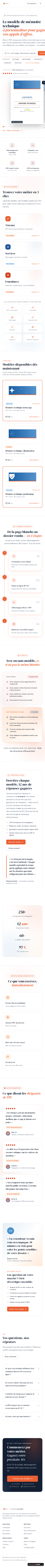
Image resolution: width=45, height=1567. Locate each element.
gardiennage (26, 59)
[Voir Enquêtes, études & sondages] (38, 126)
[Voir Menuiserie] (11, 126)
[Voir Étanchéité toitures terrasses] (15, 126)
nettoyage (15, 59)
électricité (18, 63)
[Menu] (40, 3)
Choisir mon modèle (16, 1309)
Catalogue (6, 1527)
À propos (27, 1527)
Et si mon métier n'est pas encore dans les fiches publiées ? (22, 1384)
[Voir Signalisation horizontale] (10, 126)
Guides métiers (8, 1541)
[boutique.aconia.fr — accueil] (6, 3)
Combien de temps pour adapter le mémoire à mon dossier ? (22, 1395)
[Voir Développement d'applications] (27, 126)
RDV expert (28, 1534)
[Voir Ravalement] (5, 126)
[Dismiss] (42, 1564)
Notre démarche (30, 1531)
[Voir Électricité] (26, 126)
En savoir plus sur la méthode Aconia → (15, 1560)
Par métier (6, 1531)
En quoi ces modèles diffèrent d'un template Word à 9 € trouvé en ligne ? (22, 1371)
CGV (25, 1544)
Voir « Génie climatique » (12, 131)
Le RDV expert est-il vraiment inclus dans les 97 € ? (22, 1406)
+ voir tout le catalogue (32, 63)
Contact (6, 1544)
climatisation (38, 59)
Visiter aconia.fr (14, 848)
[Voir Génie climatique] (3, 126)
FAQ (4, 1547)
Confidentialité (29, 1547)
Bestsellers (6, 1534)
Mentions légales (30, 1541)
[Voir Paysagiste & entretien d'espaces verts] (21, 126)
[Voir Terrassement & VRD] (37, 126)
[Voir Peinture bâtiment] (32, 126)
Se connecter (31, 3)
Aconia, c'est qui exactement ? (22, 1416)
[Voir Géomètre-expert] (22, 126)
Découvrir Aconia (14, 842)
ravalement (7, 63)
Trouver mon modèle (21, 1479)
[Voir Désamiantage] (16, 126)
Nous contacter (10, 1357)
